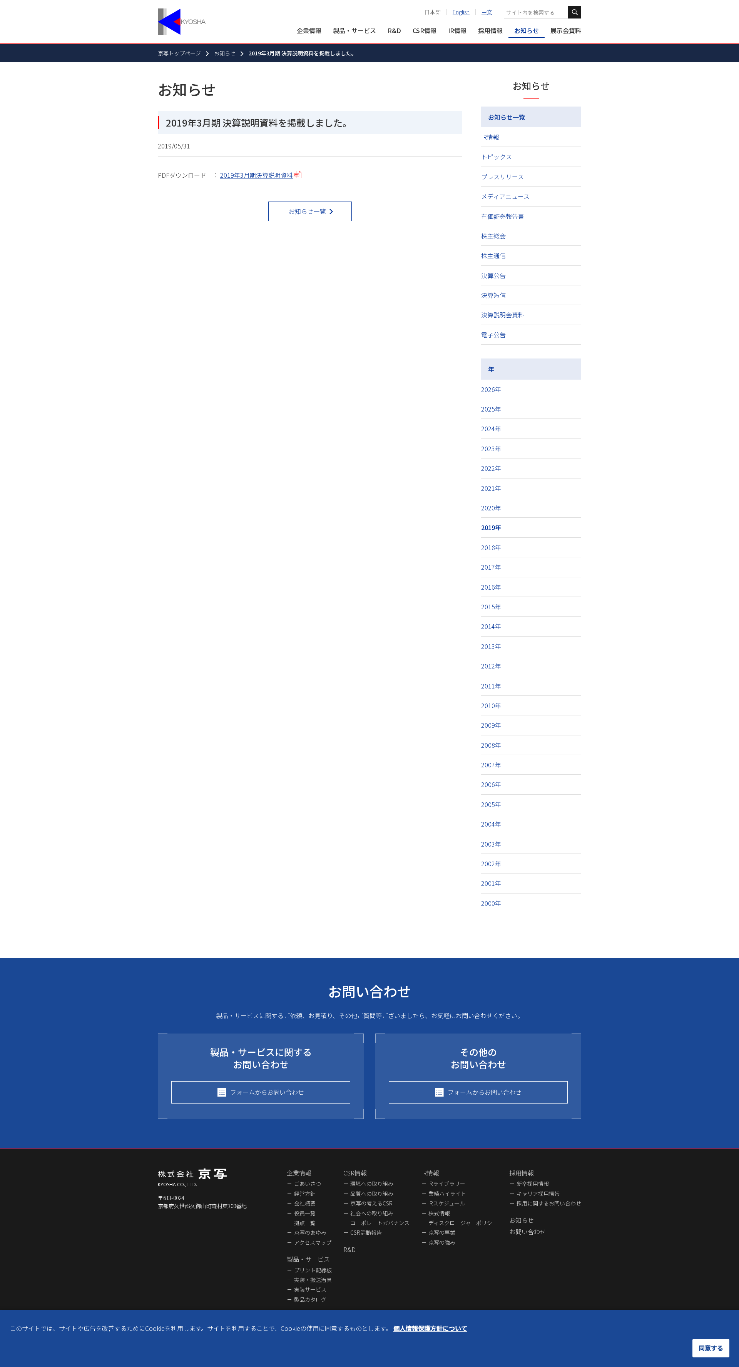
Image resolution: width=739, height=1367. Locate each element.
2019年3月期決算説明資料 (256, 175)
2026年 (491, 389)
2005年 (491, 804)
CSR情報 (424, 30)
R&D (394, 30)
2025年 (491, 408)
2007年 (491, 764)
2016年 (491, 587)
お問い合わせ (527, 1231)
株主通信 (493, 255)
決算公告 (493, 275)
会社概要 (305, 1203)
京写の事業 (441, 1232)
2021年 (491, 488)
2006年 (491, 784)
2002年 (491, 863)
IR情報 (457, 30)
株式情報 (439, 1213)
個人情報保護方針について (430, 1328)
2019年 (491, 527)
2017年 (491, 567)
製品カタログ (310, 1299)
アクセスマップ (312, 1242)
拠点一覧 (305, 1223)
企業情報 (309, 30)
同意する (711, 1347)
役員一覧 (305, 1213)
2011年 (491, 685)
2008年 (491, 745)
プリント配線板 (313, 1270)
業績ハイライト (447, 1193)
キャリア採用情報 (538, 1193)
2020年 (491, 507)
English (461, 12)
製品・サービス (354, 30)
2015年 (491, 606)
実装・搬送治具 (313, 1280)
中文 (487, 12)
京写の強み (441, 1242)
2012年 (491, 665)
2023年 (491, 448)
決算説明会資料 (502, 314)
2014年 (491, 626)
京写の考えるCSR (371, 1203)
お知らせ (526, 30)
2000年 (491, 903)
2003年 (491, 844)
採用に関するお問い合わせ (549, 1203)
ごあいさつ (307, 1183)
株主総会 (493, 235)
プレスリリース (502, 176)
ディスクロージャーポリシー (463, 1223)
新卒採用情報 (533, 1183)
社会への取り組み (371, 1213)
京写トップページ (179, 53)
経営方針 (305, 1193)
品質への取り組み (371, 1193)
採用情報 (490, 30)
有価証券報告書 (502, 216)
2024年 (491, 428)
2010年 (491, 705)
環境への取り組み (371, 1183)
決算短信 (493, 295)
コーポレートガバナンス (380, 1223)
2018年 (491, 547)
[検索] (574, 12)
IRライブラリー (446, 1183)
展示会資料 (565, 30)
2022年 (491, 468)
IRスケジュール (446, 1203)
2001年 (491, 883)
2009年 (491, 725)
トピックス (496, 156)
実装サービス (310, 1289)
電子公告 (493, 334)
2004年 (491, 824)
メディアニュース (505, 196)
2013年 (491, 646)
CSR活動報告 (366, 1232)
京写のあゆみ (310, 1232)
